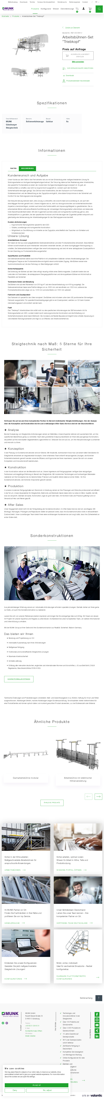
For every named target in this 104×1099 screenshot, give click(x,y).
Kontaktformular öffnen (33, 1031)
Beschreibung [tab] (27, 168)
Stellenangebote (74, 2)
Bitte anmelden (78, 62)
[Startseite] (7, 9)
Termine (32, 2)
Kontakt (85, 2)
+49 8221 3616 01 (32, 1026)
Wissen (56, 9)
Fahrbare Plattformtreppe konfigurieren (71, 977)
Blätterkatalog (12, 2)
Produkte (35, 9)
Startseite (5, 16)
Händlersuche (62, 2)
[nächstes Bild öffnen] (98, 797)
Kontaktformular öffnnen (19, 679)
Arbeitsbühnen (12, 870)
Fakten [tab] (13, 168)
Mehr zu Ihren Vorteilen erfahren (68, 1080)
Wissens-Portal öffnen (69, 870)
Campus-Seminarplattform (46, 2)
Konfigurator (46, 9)
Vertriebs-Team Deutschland (72, 923)
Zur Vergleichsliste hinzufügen (80, 68)
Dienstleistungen (68, 9)
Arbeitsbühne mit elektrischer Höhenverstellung (78, 779)
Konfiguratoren (13, 979)
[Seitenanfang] (98, 998)
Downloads (23, 2)
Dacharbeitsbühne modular (26, 778)
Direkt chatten (30, 1036)
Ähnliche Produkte (52, 803)
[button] (77, 9)
